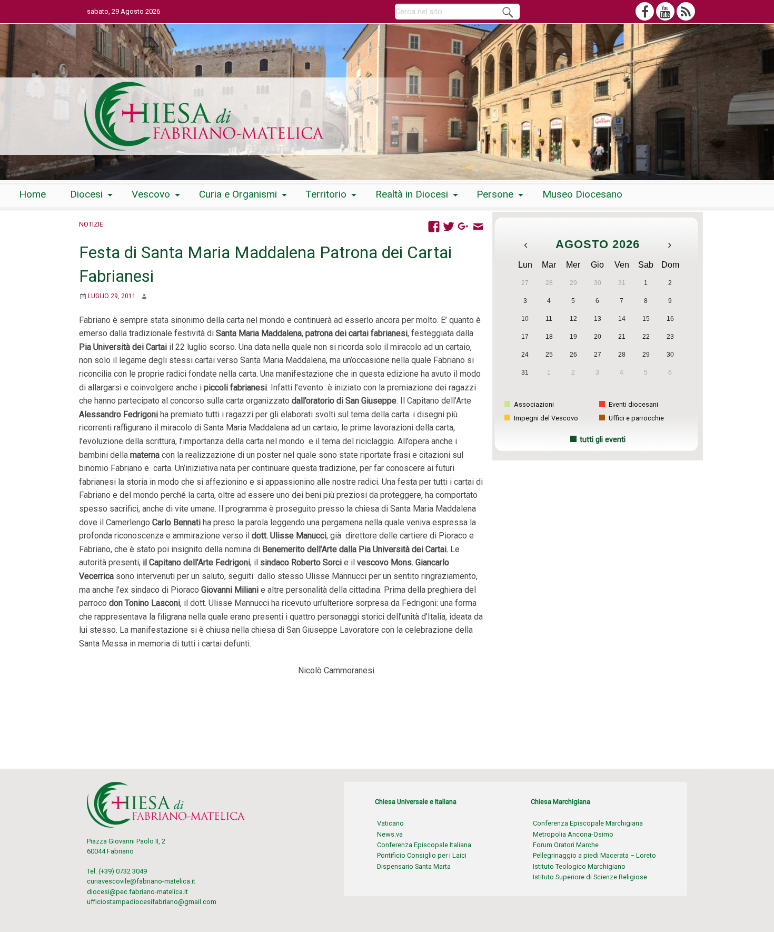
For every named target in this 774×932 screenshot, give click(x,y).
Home (32, 194)
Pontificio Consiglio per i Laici (422, 855)
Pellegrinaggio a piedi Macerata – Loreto (594, 855)
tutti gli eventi (603, 439)
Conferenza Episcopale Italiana (424, 845)
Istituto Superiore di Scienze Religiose (590, 877)
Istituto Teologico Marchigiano (579, 866)
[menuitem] (32, 194)
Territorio (325, 194)
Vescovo (151, 194)
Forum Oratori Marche (566, 845)
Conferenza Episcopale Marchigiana (588, 823)
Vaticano (390, 823)
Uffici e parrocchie (635, 418)
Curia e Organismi (238, 194)
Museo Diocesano (582, 194)
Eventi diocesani (632, 404)
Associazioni (533, 404)
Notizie (91, 224)
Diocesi (86, 194)
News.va (390, 834)
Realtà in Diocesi (411, 194)
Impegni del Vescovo (545, 418)
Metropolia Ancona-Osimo (573, 834)
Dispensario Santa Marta (414, 866)
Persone (495, 194)
